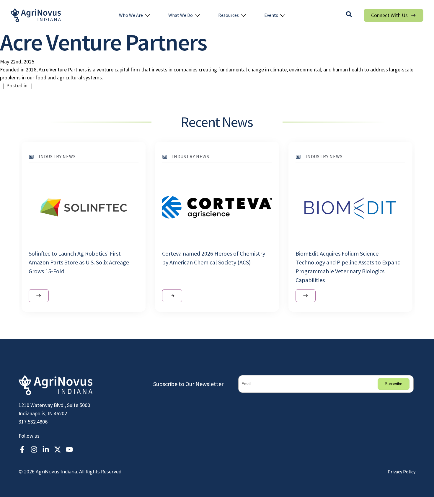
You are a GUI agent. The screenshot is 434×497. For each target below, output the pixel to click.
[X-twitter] (57, 449)
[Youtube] (69, 449)
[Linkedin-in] (45, 449)
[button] (134, 15)
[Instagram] (33, 449)
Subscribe (393, 384)
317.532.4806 (33, 421)
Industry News (57, 156)
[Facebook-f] (22, 449)
